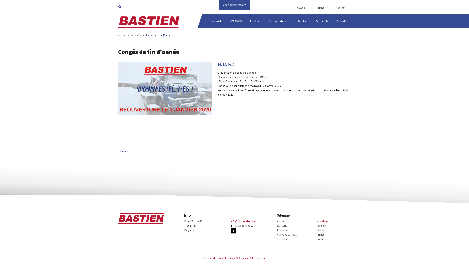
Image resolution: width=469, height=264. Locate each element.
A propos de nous (287, 234)
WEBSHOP (235, 21)
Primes (320, 7)
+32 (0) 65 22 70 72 (243, 226)
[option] (165, 103)
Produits (255, 21)
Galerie (301, 7)
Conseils (321, 226)
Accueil (216, 21)
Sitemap (261, 258)
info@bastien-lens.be (243, 221)
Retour (124, 151)
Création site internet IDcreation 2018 (222, 258)
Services (303, 21)
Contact (340, 7)
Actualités (322, 21)
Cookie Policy (249, 258)
